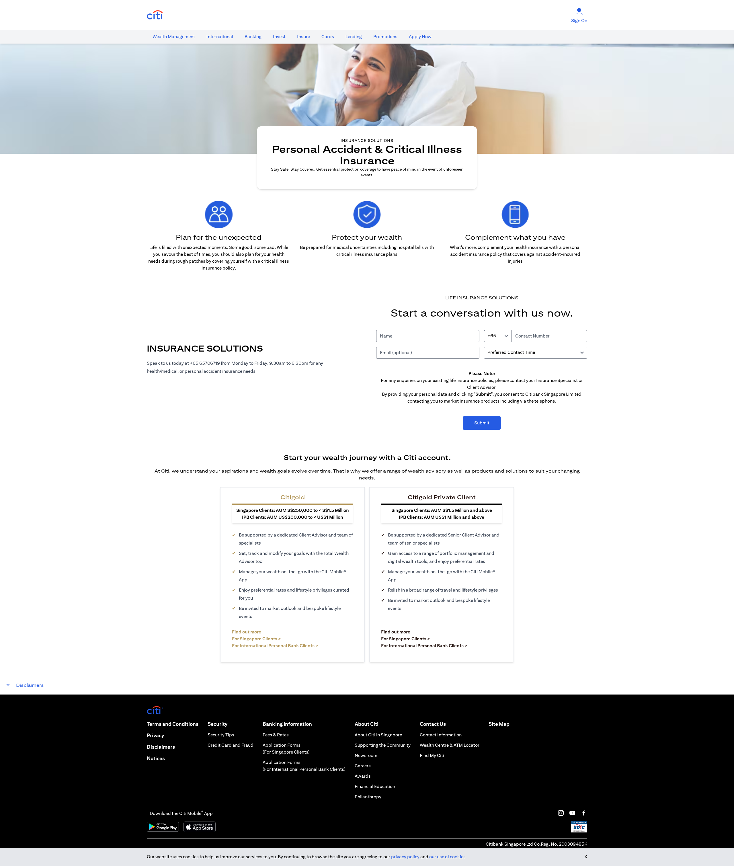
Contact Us (433, 724)
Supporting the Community (383, 745)
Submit (481, 423)
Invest (279, 36)
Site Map (499, 724)
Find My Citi (432, 755)
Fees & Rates (276, 735)
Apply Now (420, 36)
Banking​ (253, 36)
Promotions (385, 36)
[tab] (174, 37)
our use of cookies (447, 856)
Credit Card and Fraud (230, 745)
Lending (353, 36)
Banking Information (287, 724)
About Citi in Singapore (378, 735)
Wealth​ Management (174, 36)
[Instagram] (560, 813)
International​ (219, 36)
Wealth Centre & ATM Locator (449, 745)
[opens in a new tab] (155, 15)
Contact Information (441, 735)
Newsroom (366, 755)
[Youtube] (572, 813)
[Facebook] (583, 813)
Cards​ (327, 36)
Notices (156, 758)
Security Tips (221, 735)
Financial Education (375, 786)
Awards (363, 776)
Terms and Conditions (172, 724)
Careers (363, 766)
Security (217, 724)
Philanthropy (368, 796)
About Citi (366, 724)
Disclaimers (161, 747)
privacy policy (405, 856)
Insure (303, 36)
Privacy (155, 735)
